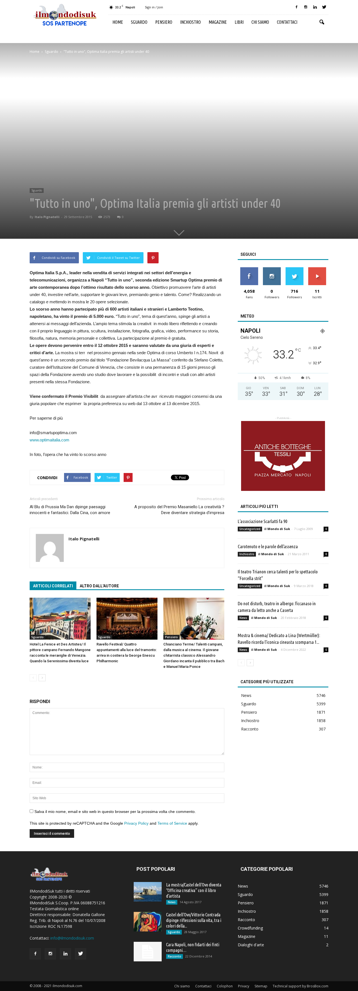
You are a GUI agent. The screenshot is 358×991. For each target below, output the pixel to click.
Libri (239, 22)
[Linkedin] (315, 7)
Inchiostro (190, 22)
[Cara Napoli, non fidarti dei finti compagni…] (148, 951)
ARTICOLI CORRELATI (53, 586)
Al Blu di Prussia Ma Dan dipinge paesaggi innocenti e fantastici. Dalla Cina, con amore (70, 509)
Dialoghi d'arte (251, 944)
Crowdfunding (250, 928)
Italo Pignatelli (47, 217)
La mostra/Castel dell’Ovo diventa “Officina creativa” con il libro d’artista (193, 890)
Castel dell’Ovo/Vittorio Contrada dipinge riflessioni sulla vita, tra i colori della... (193, 920)
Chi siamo (260, 22)
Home (117, 22)
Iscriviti (317, 269)
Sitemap (261, 986)
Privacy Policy (136, 823)
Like (249, 269)
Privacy (243, 986)
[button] (321, 22)
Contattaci (287, 22)
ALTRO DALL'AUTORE (99, 586)
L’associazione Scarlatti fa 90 (262, 521)
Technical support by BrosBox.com (300, 986)
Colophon (225, 986)
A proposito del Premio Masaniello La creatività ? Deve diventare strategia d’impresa (179, 509)
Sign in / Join (154, 7)
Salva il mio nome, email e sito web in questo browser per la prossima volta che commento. (115, 811)
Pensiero (163, 22)
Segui (272, 269)
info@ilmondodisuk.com (72, 938)
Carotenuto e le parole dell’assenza (268, 546)
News (243, 618)
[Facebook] (296, 7)
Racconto (249, 729)
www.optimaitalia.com (49, 439)
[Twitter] (324, 7)
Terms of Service (172, 823)
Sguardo (139, 22)
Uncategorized (249, 529)
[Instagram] (306, 7)
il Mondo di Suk (277, 529)
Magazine (218, 22)
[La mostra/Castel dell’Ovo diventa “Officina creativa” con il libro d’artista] (148, 892)
